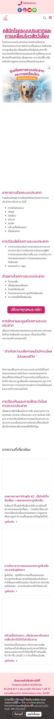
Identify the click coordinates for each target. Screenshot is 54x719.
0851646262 (29, 3)
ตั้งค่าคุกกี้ (18, 714)
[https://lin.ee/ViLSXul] (27, 310)
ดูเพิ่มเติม (9, 522)
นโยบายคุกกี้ (20, 708)
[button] (44, 18)
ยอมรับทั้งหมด (34, 714)
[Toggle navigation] (50, 18)
